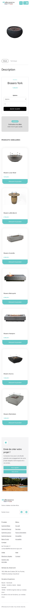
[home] (8, 3)
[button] (21, 3)
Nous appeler (15, 467)
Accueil (17, 526)
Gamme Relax (6, 526)
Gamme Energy (6, 529)
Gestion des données (5, 561)
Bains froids (5, 539)
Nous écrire (15, 471)
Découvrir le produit (15, 181)
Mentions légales (7, 556)
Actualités (18, 536)
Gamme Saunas (6, 536)
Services (17, 529)
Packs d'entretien (20, 533)
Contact (17, 556)
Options (15, 95)
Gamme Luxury (6, 533)
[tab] (5, 61)
